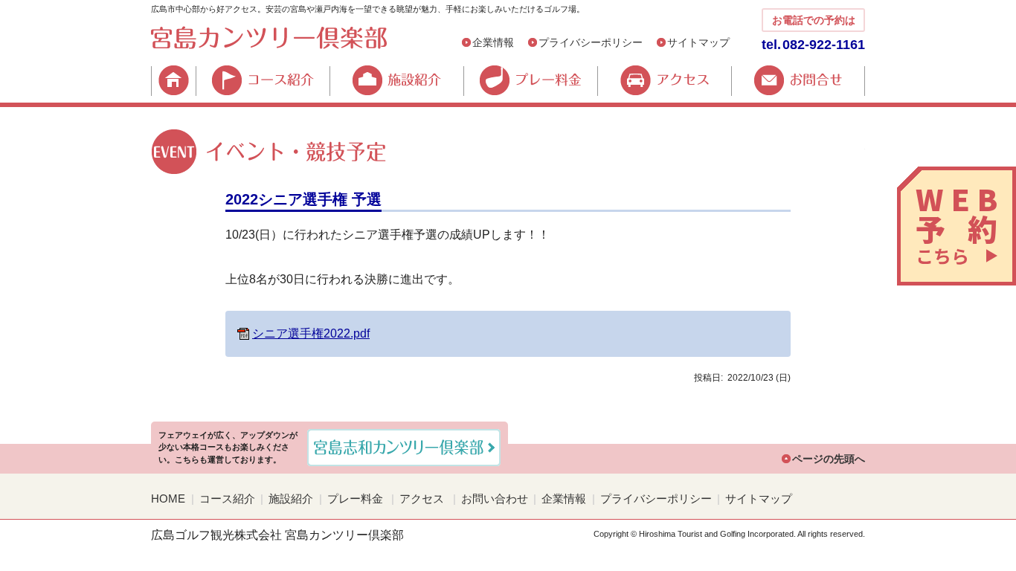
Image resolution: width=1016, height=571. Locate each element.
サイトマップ (698, 42)
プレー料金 (530, 80)
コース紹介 (262, 80)
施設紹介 (396, 80)
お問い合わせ (494, 498)
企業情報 (493, 42)
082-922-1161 (823, 44)
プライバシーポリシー (590, 42)
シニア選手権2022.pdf (311, 333)
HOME (173, 80)
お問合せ (798, 80)
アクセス (664, 80)
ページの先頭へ (828, 459)
